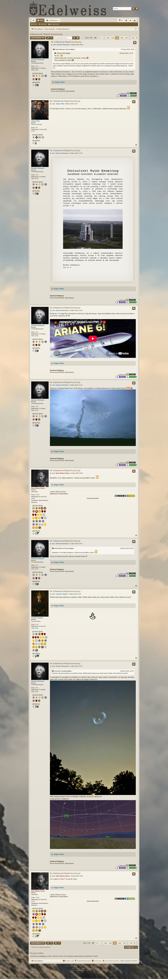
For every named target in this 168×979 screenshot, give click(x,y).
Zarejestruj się (54, 24)
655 (36, 127)
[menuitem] (126, 20)
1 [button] (102, 38)
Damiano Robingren (37, 59)
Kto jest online (37, 953)
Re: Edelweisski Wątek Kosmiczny (66, 42)
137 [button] (126, 38)
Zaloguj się (43, 24)
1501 (36, 66)
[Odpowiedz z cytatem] (134, 42)
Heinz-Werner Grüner (62, 49)
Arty (79, 968)
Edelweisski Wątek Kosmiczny (46, 34)
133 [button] (107, 38)
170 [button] (132, 38)
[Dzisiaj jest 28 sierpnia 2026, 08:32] (136, 29)
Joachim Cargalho (37, 618)
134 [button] (112, 38)
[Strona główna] (68, 8)
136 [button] (121, 38)
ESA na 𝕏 (67, 267)
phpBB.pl (93, 970)
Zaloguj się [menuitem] (131, 21)
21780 (37, 494)
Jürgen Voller (61, 53)
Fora (41, 20)
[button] (95, 37)
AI (121, 20)
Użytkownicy (53, 20)
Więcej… (34, 21)
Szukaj (35, 24)
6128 (36, 624)
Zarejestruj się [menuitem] (135, 21)
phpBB (81, 966)
